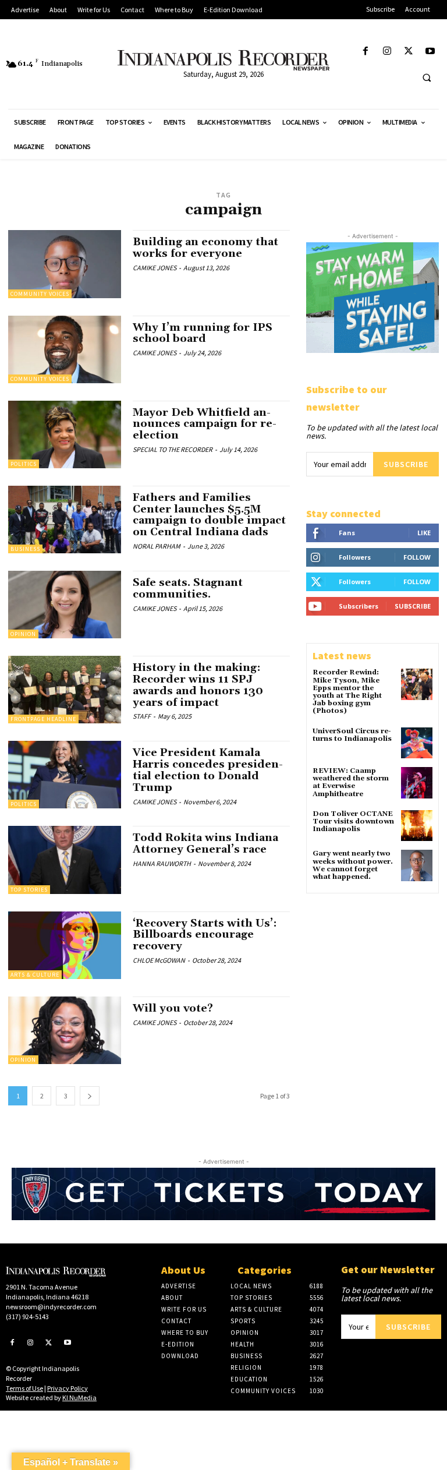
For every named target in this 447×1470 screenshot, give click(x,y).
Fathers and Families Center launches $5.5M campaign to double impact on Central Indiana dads (209, 515)
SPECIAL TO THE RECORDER (172, 449)
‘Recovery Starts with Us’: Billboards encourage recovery (205, 935)
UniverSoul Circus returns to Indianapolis (352, 735)
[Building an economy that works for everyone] (64, 264)
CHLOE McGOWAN (159, 960)
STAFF (142, 716)
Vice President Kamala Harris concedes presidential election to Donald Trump (208, 770)
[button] (426, 77)
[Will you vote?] (64, 1030)
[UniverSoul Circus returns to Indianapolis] (416, 743)
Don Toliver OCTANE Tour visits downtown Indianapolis (353, 821)
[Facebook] (365, 51)
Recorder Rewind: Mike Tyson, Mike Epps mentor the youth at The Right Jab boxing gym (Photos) (347, 691)
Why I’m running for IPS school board (202, 333)
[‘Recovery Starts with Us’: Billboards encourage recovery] (64, 945)
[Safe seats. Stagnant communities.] (64, 604)
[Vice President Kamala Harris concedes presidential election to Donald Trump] (64, 774)
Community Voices (39, 294)
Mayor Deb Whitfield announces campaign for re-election (204, 424)
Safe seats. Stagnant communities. (188, 588)
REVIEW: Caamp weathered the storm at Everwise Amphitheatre (351, 782)
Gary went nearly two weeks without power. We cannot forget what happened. (353, 865)
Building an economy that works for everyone (205, 247)
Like (424, 532)
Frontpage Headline (43, 719)
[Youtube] (430, 51)
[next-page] (90, 1095)
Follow (417, 557)
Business (25, 549)
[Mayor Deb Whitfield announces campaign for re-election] (64, 434)
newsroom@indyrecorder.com (51, 1306)
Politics (23, 464)
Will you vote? (173, 1008)
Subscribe (406, 464)
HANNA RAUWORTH (162, 863)
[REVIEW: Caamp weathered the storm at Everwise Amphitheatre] (416, 782)
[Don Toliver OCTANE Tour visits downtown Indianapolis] (416, 826)
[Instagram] (387, 51)
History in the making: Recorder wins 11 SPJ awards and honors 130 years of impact (198, 685)
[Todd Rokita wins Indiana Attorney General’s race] (64, 859)
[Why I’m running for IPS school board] (64, 349)
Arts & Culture (34, 974)
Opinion (23, 634)
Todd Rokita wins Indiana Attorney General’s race (205, 843)
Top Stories (29, 889)
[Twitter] (409, 51)
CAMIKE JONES (154, 267)
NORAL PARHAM (156, 546)
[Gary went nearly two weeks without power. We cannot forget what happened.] (416, 865)
